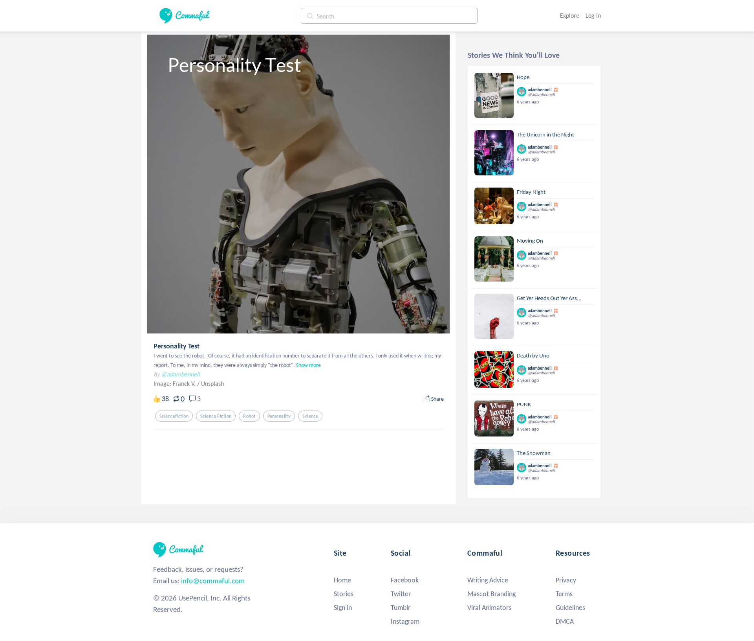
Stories (343, 593)
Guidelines (570, 607)
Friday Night (531, 191)
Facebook (405, 580)
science (310, 416)
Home (342, 580)
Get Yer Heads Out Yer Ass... (549, 298)
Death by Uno (533, 355)
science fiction (215, 416)
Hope (523, 77)
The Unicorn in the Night (545, 134)
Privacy (566, 580)
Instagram (405, 621)
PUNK (524, 404)
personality (279, 416)
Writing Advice (487, 580)
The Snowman (534, 453)
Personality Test (176, 346)
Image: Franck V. (175, 383)
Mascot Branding (491, 593)
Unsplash (212, 383)
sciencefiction (173, 416)
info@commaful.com (213, 580)
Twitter (401, 593)
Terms (564, 593)
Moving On (530, 240)
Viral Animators (489, 607)
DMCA (565, 621)
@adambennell (180, 374)
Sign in (343, 607)
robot (249, 416)
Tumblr (400, 607)
